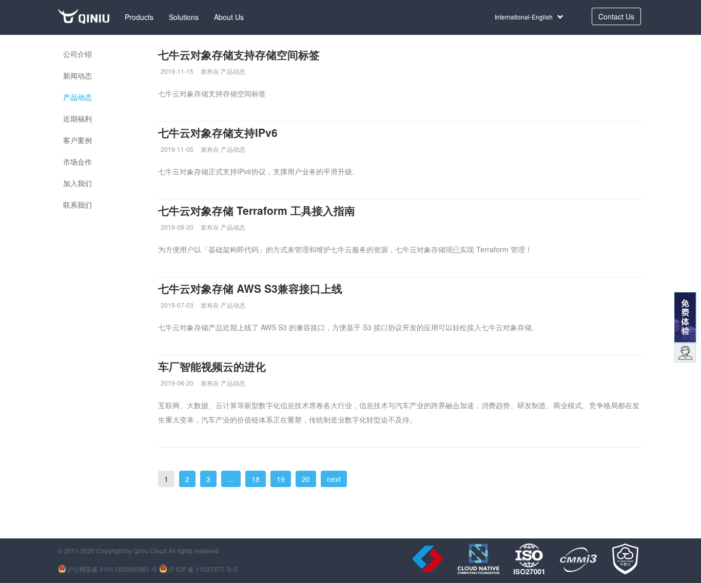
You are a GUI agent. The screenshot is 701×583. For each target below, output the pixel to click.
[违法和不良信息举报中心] (427, 559)
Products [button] (139, 17)
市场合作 (77, 161)
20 (306, 479)
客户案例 (77, 140)
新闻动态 (77, 75)
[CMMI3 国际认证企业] (577, 559)
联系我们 (77, 204)
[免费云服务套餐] (685, 316)
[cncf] (478, 559)
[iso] (529, 559)
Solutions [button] (184, 17)
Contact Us (616, 16)
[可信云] (625, 559)
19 (281, 479)
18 (255, 479)
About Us (229, 17)
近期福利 (77, 118)
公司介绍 (77, 54)
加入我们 (77, 183)
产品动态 (77, 97)
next (334, 479)
